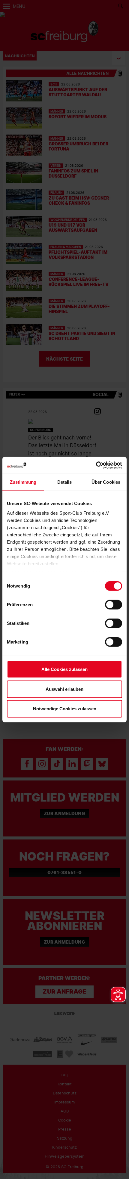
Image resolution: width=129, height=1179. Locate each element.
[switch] (113, 605)
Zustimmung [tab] (23, 482)
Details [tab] (64, 482)
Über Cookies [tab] (106, 482)
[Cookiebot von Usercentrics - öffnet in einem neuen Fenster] (96, 465)
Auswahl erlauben (64, 688)
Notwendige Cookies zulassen (64, 708)
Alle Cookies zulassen (64, 669)
